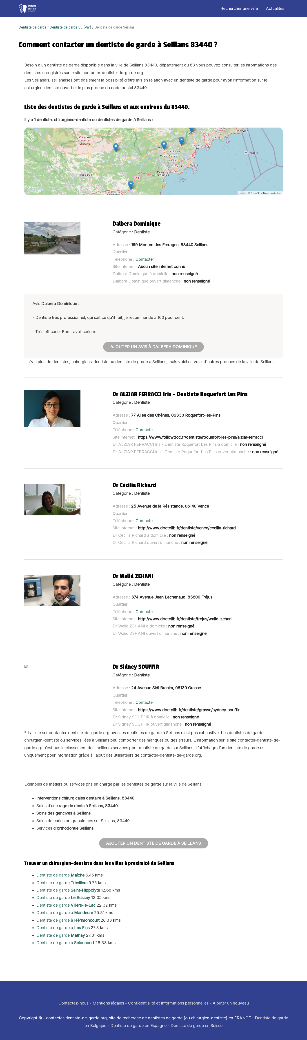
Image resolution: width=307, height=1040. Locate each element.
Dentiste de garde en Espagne (138, 1025)
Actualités (275, 8)
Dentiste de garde (33, 27)
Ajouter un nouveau (231, 1003)
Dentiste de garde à (64, 912)
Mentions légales (108, 1003)
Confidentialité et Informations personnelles (168, 1003)
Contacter (145, 259)
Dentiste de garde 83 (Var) (70, 27)
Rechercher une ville (239, 8)
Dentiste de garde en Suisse (196, 1025)
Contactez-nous (73, 1003)
